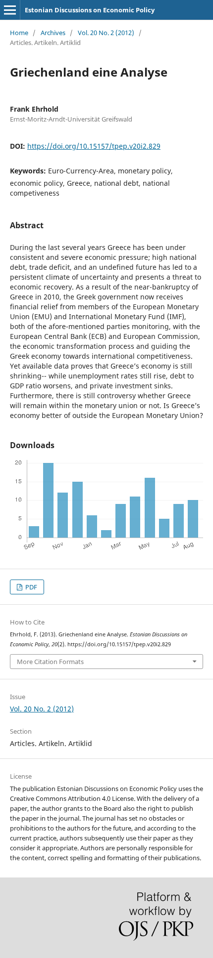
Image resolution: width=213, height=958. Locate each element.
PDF (30, 587)
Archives (53, 32)
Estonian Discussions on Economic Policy (90, 9)
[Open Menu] (10, 10)
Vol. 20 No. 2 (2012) (106, 32)
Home (19, 32)
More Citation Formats (50, 661)
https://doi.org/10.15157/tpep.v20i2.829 (93, 146)
